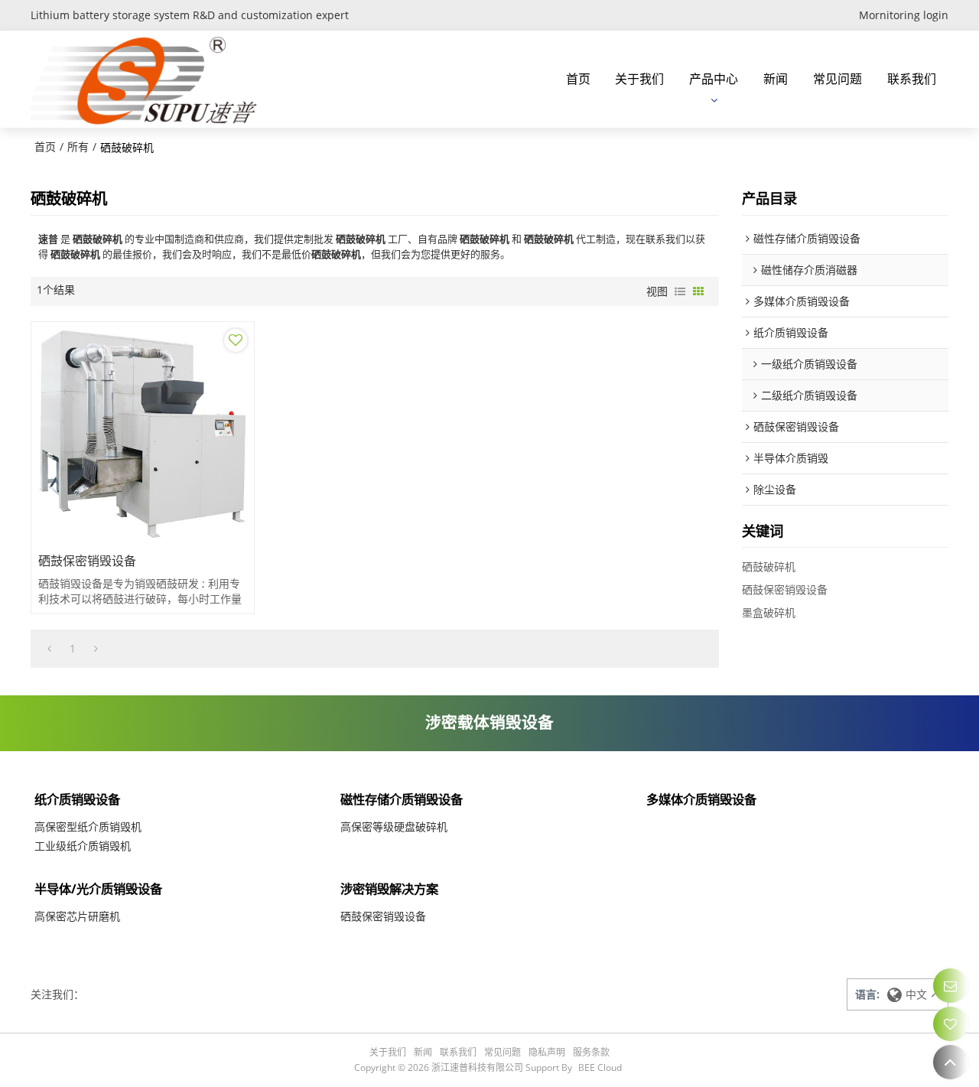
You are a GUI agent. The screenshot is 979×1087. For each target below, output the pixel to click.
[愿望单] (950, 1024)
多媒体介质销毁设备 (701, 799)
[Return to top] (950, 1062)
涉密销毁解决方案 (389, 888)
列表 (680, 291)
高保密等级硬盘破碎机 (393, 826)
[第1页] (49, 648)
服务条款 (591, 1052)
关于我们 (639, 78)
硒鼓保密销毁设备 (87, 560)
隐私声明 (547, 1052)
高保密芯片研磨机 (77, 916)
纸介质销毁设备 (77, 799)
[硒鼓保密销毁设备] (142, 433)
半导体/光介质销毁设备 (98, 888)
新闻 (775, 78)
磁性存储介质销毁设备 (401, 799)
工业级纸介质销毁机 (82, 845)
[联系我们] (950, 985)
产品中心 (713, 78)
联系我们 (911, 78)
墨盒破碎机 (768, 612)
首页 (578, 78)
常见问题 (837, 78)
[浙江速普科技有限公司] (149, 79)
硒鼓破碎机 (768, 566)
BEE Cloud (600, 1067)
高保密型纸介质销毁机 (87, 826)
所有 (78, 146)
